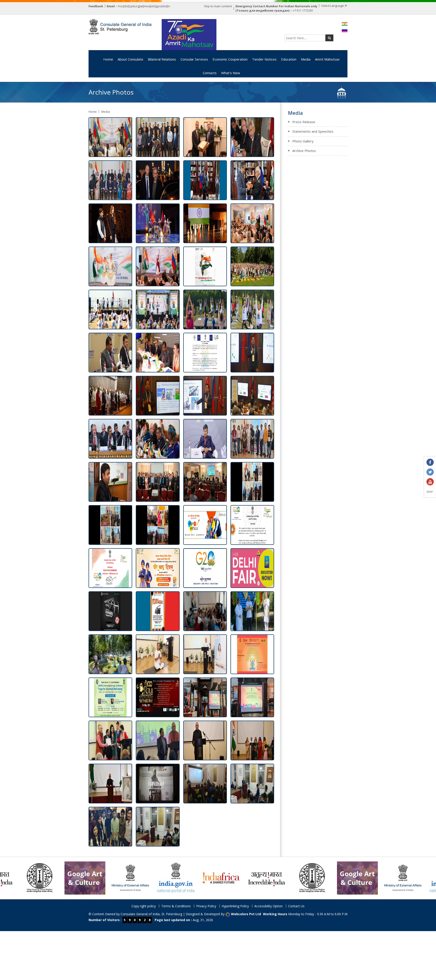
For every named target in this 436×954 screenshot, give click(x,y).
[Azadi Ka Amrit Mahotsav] (189, 34)
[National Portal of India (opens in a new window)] (97, 878)
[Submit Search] (329, 37)
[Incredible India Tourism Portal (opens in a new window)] (188, 878)
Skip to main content (218, 6)
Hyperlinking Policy (235, 906)
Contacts (210, 73)
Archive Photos (304, 150)
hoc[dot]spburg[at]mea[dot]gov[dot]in (144, 6)
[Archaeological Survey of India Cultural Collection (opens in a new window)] (279, 878)
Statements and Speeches (312, 131)
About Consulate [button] (130, 59)
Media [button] (305, 59)
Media (105, 112)
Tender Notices (264, 59)
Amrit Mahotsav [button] (327, 59)
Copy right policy (143, 906)
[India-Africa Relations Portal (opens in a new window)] (143, 878)
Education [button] (288, 59)
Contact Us (296, 906)
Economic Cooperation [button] (230, 59)
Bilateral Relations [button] (162, 59)
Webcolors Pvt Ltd (246, 914)
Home (108, 59)
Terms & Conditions (176, 906)
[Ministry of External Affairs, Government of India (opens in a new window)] (52, 878)
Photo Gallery (303, 141)
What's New (230, 73)
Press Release (303, 122)
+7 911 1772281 (303, 10)
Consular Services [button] (194, 59)
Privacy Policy (206, 906)
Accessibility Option (268, 906)
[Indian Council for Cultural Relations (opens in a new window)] (234, 878)
